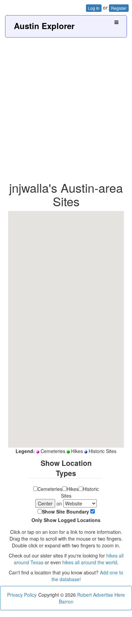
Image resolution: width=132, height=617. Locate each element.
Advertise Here (109, 594)
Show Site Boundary (65, 511)
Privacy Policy (22, 594)
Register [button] (119, 8)
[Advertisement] (66, 107)
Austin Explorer (44, 25)
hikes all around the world (89, 562)
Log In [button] (94, 8)
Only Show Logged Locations (66, 520)
